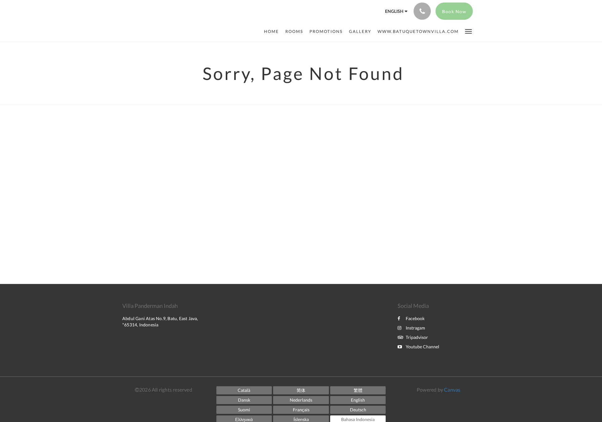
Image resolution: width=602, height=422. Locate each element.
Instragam (415, 327)
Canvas (452, 390)
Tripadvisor (417, 337)
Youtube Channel (422, 346)
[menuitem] (273, 31)
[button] (468, 30)
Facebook (415, 318)
